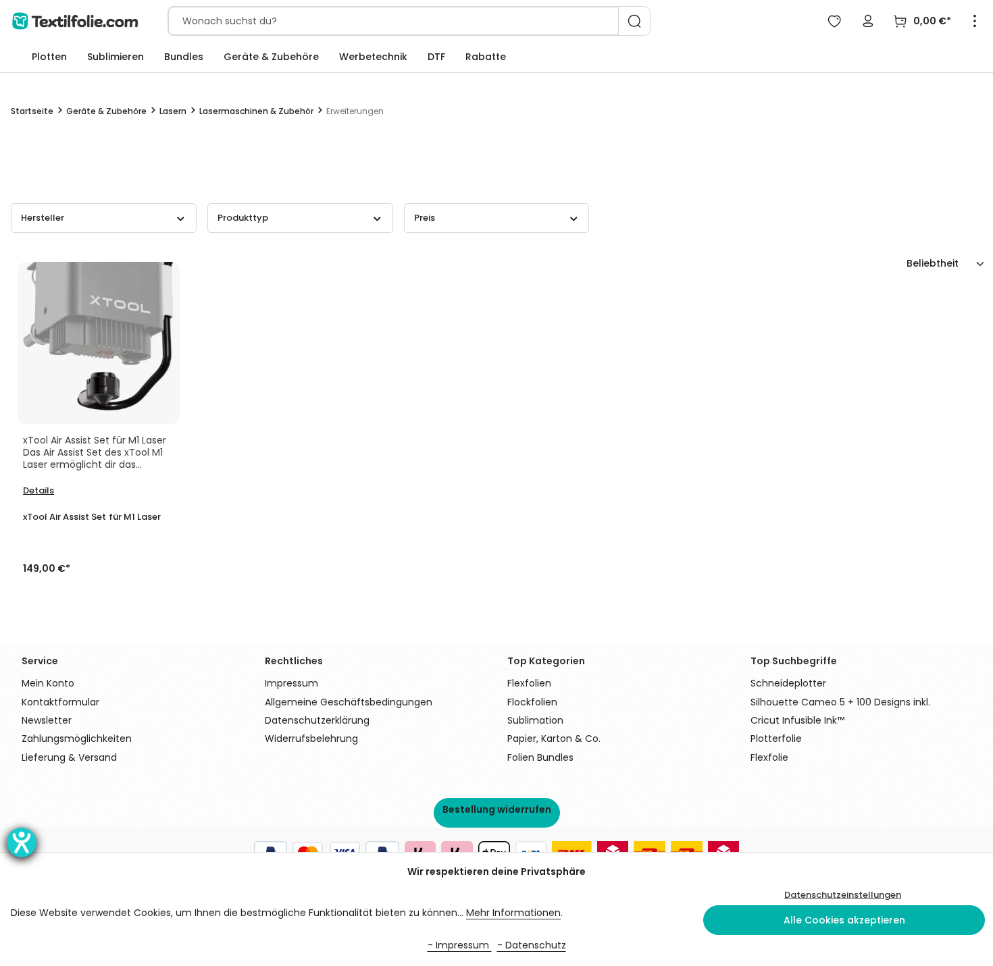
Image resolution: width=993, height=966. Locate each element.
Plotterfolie (776, 738)
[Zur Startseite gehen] (75, 20)
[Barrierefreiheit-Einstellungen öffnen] (21, 842)
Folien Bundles (540, 757)
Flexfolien (529, 683)
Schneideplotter (788, 683)
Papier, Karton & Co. (554, 738)
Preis (424, 217)
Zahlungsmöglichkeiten (77, 738)
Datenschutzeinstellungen (842, 894)
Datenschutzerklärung (317, 720)
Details (38, 490)
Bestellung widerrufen (496, 809)
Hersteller (42, 217)
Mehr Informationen (513, 912)
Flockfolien (532, 702)
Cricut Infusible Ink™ (797, 720)
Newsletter (47, 720)
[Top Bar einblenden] (974, 20)
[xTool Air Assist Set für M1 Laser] (99, 343)
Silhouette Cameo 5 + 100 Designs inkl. (840, 702)
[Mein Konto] (868, 20)
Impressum (291, 683)
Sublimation (535, 720)
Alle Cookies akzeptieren (844, 920)
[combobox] (393, 21)
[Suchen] (635, 21)
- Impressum (460, 945)
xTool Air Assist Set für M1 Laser (92, 517)
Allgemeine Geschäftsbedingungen (348, 702)
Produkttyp (243, 217)
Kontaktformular (60, 702)
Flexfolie (769, 757)
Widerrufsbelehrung (311, 738)
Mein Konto (48, 683)
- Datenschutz (531, 945)
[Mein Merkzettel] (834, 20)
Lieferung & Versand (69, 757)
